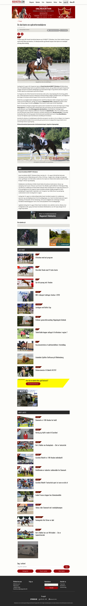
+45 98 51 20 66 (16, 587)
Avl (18, 37)
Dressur (37, 367)
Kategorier (25, 571)
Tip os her (62, 584)
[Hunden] (33, 599)
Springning (38, 304)
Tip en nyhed (43, 571)
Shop (60, 2)
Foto (43, 2)
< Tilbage (19, 21)
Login (65, 2)
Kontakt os (62, 585)
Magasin (31, 2)
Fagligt (37, 317)
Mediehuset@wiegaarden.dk (20, 589)
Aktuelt (37, 292)
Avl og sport (38, 517)
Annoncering (63, 587)
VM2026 (37, 417)
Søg (67, 567)
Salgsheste (49, 2)
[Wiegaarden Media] (52, 599)
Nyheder (38, 2)
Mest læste (62, 571)
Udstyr (55, 2)
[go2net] (43, 599)
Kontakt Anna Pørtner (33, 383)
